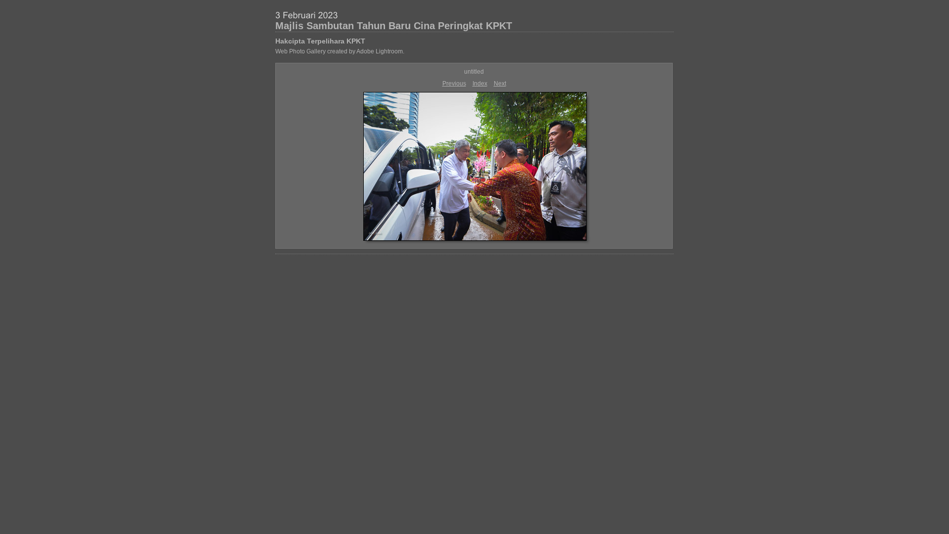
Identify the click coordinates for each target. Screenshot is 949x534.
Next (500, 83)
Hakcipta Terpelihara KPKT (320, 41)
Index (480, 83)
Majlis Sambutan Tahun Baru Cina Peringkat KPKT (393, 25)
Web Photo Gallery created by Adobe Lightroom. (339, 51)
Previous (454, 83)
